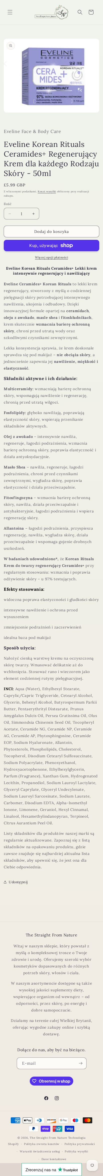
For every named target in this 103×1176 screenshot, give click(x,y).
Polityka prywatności (79, 1144)
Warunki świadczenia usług (40, 1151)
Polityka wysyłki (76, 1151)
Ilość (8, 204)
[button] (10, 12)
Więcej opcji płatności (51, 257)
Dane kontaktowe (54, 1159)
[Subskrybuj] (80, 1063)
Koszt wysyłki (47, 191)
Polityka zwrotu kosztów (42, 1144)
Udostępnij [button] (18, 882)
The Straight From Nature (48, 1137)
